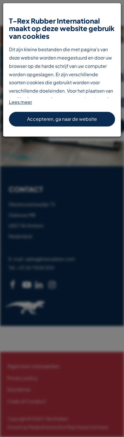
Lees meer (20, 102)
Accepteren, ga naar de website (62, 119)
